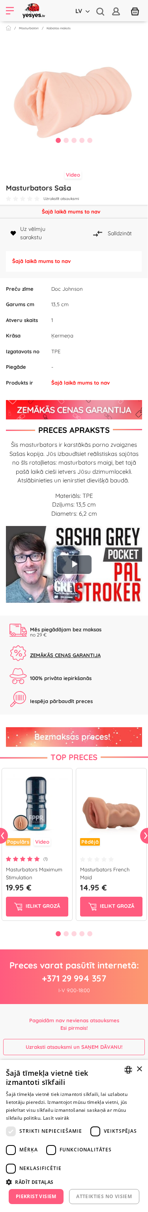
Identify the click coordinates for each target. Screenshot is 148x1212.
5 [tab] (90, 140)
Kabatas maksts (59, 28)
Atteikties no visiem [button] (104, 1196)
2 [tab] (66, 140)
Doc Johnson (67, 289)
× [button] (139, 1069)
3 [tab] (74, 140)
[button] (74, 1182)
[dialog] (74, 1136)
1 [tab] (58, 140)
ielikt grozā (42, 906)
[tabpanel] (74, 96)
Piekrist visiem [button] (36, 1196)
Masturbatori (29, 28)
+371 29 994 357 (74, 978)
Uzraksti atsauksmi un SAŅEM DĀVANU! (74, 1047)
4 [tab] (82, 140)
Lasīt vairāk (56, 1118)
